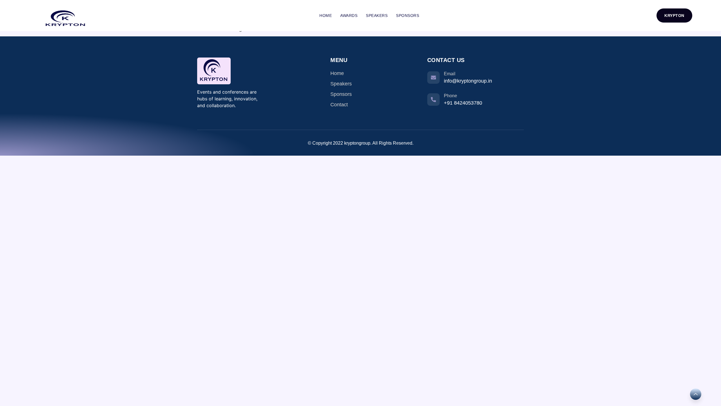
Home (325, 15)
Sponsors (407, 15)
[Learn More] (695, 394)
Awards (348, 15)
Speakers (377, 15)
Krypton (674, 15)
